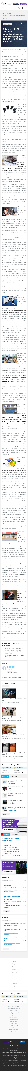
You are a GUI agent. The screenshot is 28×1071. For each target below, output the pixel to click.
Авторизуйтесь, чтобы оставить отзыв (11, 677)
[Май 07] (9, 692)
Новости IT (14, 1023)
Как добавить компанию (14, 1008)
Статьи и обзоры (14, 1025)
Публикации (14, 972)
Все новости (6, 911)
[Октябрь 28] (9, 729)
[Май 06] (9, 711)
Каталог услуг (14, 1021)
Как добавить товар (14, 1012)
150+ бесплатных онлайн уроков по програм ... (13, 735)
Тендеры (14, 1027)
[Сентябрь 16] (9, 747)
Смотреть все (6, 814)
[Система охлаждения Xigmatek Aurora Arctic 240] (4, 781)
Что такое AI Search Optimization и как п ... (14, 699)
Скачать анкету (14, 1010)
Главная (3, 13)
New (20, 776)
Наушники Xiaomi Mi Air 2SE (15, 793)
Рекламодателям (14, 980)
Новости (9, 13)
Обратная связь (14, 1031)
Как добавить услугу (14, 1014)
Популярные (13, 776)
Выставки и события (14, 1029)
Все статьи (5, 685)
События (14, 978)
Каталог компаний (14, 1017)
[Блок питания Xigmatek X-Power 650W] (4, 788)
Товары (14, 964)
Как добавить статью (14, 1016)
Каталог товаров (14, 1019)
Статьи (14, 975)
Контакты (14, 986)
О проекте (14, 983)
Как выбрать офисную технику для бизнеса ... (13, 717)
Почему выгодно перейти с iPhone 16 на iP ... (13, 753)
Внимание (5, 776)
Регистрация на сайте (14, 1006)
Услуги (14, 966)
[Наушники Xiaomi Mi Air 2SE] (4, 795)
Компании (14, 969)
